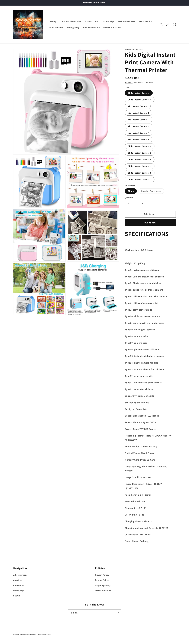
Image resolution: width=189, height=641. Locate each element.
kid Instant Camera (138, 106)
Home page (18, 590)
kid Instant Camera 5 (138, 139)
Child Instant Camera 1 (139, 99)
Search (16, 595)
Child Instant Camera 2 (139, 146)
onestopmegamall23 (28, 634)
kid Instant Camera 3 (138, 126)
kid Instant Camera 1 (138, 113)
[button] (161, 24)
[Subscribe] (117, 612)
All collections (20, 575)
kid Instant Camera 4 (138, 133)
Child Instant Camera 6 (139, 172)
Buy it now (150, 222)
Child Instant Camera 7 (139, 179)
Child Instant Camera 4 (139, 159)
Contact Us (18, 585)
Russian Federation (152, 192)
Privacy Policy (102, 575)
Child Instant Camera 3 (139, 153)
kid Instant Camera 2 (138, 119)
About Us (17, 580)
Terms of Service (103, 590)
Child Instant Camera (139, 93)
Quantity (129, 197)
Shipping (129, 82)
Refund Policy (102, 580)
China (131, 191)
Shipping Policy (103, 585)
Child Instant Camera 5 (139, 166)
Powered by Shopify (45, 634)
